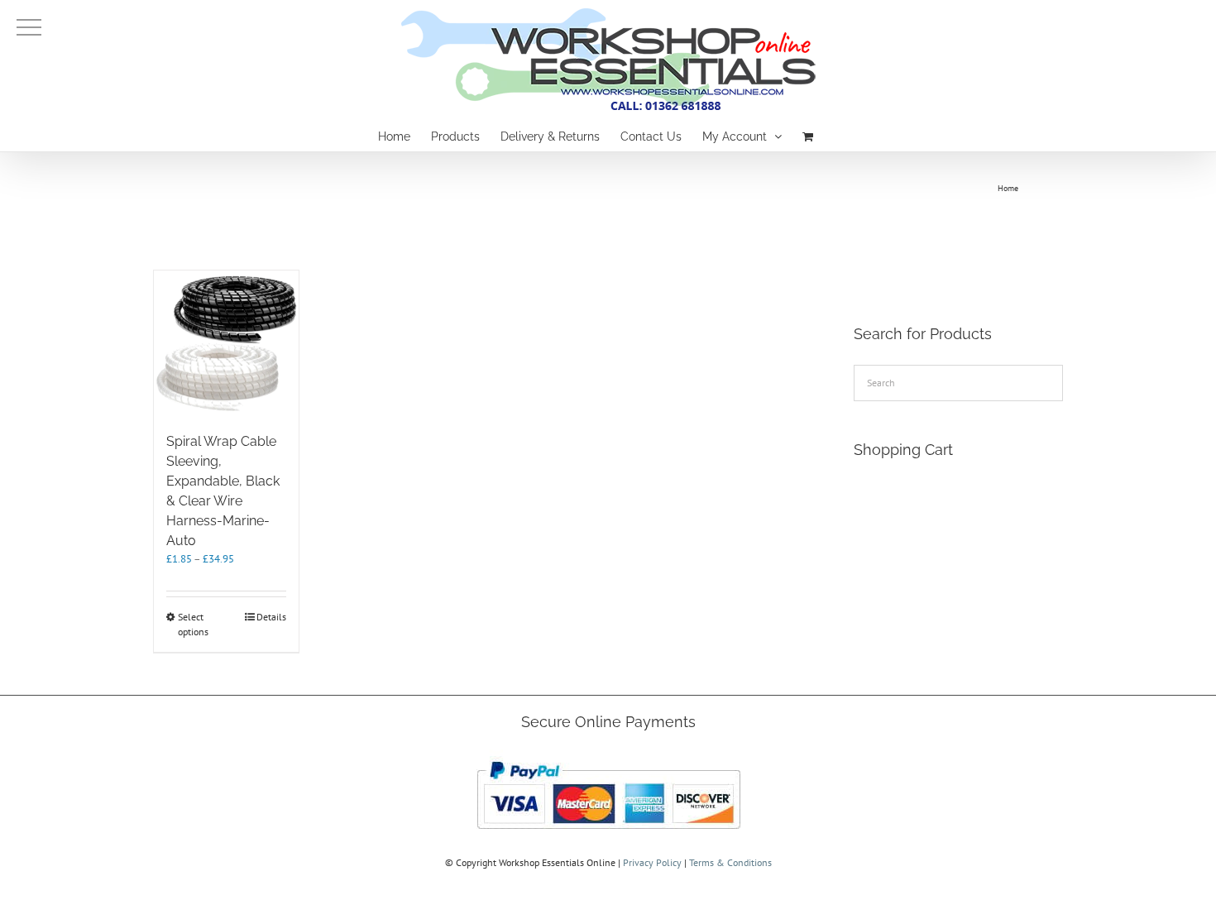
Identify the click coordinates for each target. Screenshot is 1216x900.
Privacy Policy (652, 862)
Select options (193, 624)
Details (271, 616)
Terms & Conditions (730, 862)
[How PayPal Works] (608, 756)
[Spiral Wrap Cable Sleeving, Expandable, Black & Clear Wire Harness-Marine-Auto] (226, 342)
